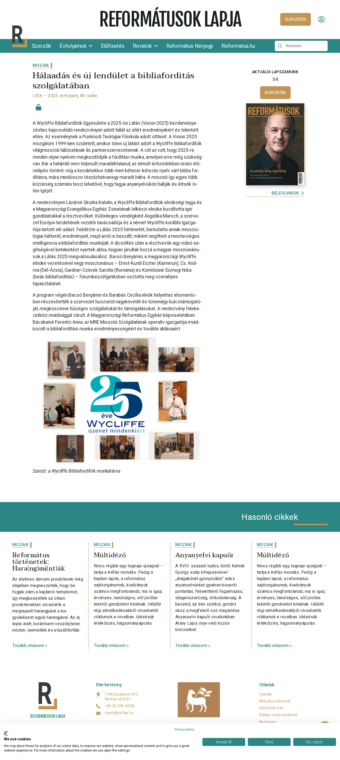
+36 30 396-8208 (119, 706)
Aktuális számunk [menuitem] (275, 701)
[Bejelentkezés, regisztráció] (321, 19)
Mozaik (41, 65)
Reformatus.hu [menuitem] (238, 46)
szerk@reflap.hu (119, 713)
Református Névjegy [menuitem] (189, 46)
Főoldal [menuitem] (265, 694)
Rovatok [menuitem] (143, 46)
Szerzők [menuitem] (41, 46)
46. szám (88, 95)
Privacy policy (184, 729)
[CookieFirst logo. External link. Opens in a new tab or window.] (6, 733)
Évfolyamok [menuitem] (74, 46)
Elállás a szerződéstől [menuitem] (278, 715)
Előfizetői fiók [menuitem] (271, 708)
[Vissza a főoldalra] (53, 36)
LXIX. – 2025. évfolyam (55, 95)
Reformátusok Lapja (170, 19)
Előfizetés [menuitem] (112, 46)
